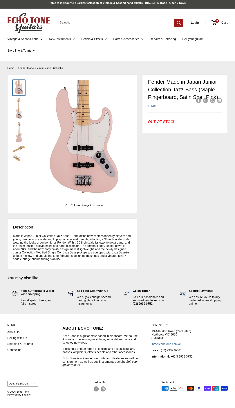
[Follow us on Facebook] (96, 388)
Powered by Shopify (18, 394)
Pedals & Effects (92, 39)
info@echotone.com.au (166, 344)
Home (10, 67)
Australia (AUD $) (19, 383)
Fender (153, 106)
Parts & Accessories (126, 39)
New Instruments (60, 39)
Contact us (14, 349)
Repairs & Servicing (163, 39)
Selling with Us (17, 338)
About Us (13, 332)
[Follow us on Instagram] (103, 388)
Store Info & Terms (19, 50)
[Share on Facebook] (198, 100)
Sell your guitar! (192, 39)
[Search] (178, 23)
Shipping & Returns (20, 343)
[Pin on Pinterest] (205, 100)
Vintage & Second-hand (23, 39)
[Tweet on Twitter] (212, 100)
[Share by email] (219, 100)
